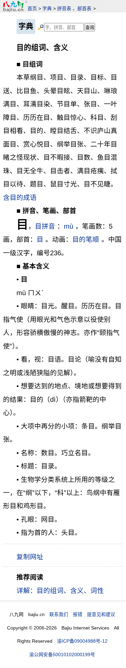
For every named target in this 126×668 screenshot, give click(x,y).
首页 (32, 8)
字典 (47, 8)
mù (68, 226)
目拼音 (45, 226)
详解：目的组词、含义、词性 (60, 590)
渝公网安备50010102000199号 (62, 654)
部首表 (84, 8)
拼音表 (64, 8)
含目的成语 (20, 197)
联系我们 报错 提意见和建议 (82, 614)
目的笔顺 (85, 239)
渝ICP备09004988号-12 (82, 641)
